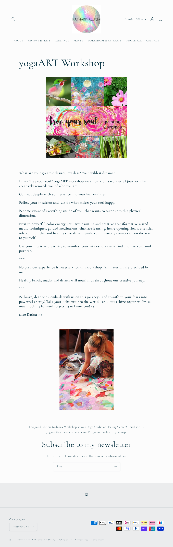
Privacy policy (81, 540)
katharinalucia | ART (26, 540)
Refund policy (65, 540)
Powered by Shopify (46, 540)
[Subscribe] (116, 466)
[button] (13, 19)
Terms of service (99, 540)
